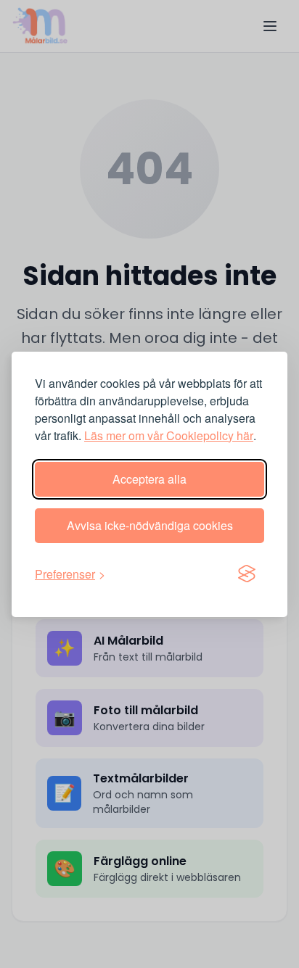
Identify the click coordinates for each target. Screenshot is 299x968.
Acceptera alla (149, 479)
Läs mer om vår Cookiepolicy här (168, 435)
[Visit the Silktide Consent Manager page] (246, 574)
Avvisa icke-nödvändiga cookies (150, 525)
